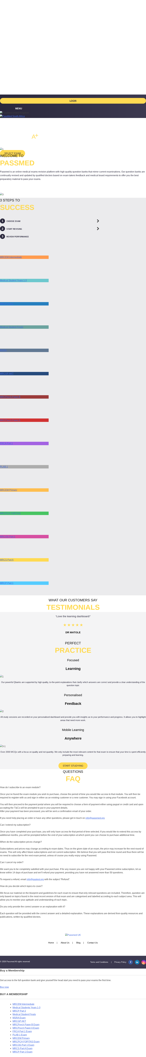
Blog (78, 942)
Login (73, 101)
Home (51, 942)
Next (141, 625)
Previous (4, 625)
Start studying (73, 765)
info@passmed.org (95, 818)
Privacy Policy (120, 962)
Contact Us (92, 942)
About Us (65, 942)
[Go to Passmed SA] (12, 116)
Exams (16, 18)
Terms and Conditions (99, 962)
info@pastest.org (35, 879)
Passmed (10, 961)
